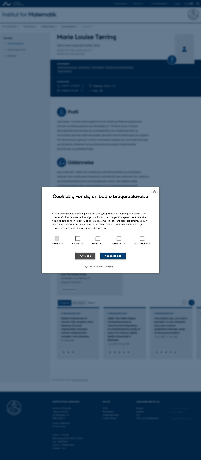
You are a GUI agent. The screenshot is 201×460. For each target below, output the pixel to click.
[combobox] (154, 191)
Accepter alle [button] (113, 255)
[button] (100, 266)
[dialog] (100, 230)
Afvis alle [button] (85, 255)
